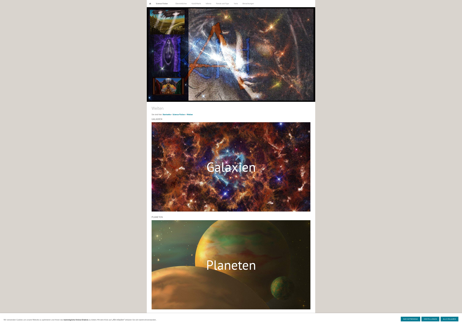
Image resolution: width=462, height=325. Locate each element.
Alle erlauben (449, 319)
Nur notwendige (410, 319)
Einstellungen (430, 319)
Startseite (167, 114)
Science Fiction (179, 114)
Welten (190, 114)
